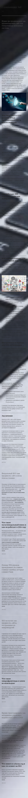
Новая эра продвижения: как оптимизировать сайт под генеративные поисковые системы (14, 24)
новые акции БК (12, 596)
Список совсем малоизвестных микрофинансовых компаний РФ (11, 84)
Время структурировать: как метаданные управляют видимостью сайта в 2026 (14, 715)
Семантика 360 (12, 7)
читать (3, 550)
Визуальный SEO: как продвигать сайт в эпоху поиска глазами (12, 475)
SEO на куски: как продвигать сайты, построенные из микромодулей (9, 624)
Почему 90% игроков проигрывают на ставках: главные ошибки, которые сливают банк (13, 568)
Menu (3, 11)
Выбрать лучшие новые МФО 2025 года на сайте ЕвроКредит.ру (13, 667)
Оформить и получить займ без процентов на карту (12, 511)
